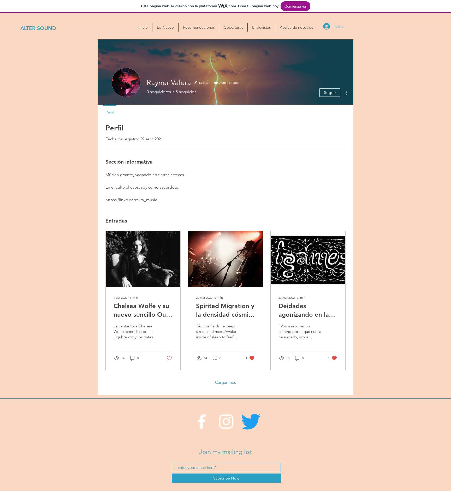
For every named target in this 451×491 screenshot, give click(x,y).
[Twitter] (250, 421)
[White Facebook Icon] (201, 421)
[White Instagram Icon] (226, 421)
